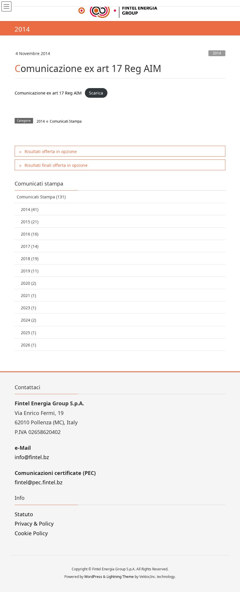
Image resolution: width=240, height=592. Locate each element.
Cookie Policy (31, 533)
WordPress (93, 576)
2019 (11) (29, 271)
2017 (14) (29, 246)
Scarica (96, 93)
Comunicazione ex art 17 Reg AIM (48, 93)
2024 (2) (28, 320)
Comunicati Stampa (66, 121)
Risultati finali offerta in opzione (56, 165)
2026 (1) (28, 345)
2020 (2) (28, 283)
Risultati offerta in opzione (51, 151)
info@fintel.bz (32, 457)
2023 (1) (28, 307)
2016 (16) (29, 234)
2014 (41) (29, 209)
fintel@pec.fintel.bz (38, 482)
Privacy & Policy (34, 523)
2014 (217, 53)
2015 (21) (29, 221)
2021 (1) (28, 295)
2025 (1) (28, 332)
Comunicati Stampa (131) (41, 197)
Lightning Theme (120, 576)
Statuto (24, 514)
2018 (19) (29, 258)
